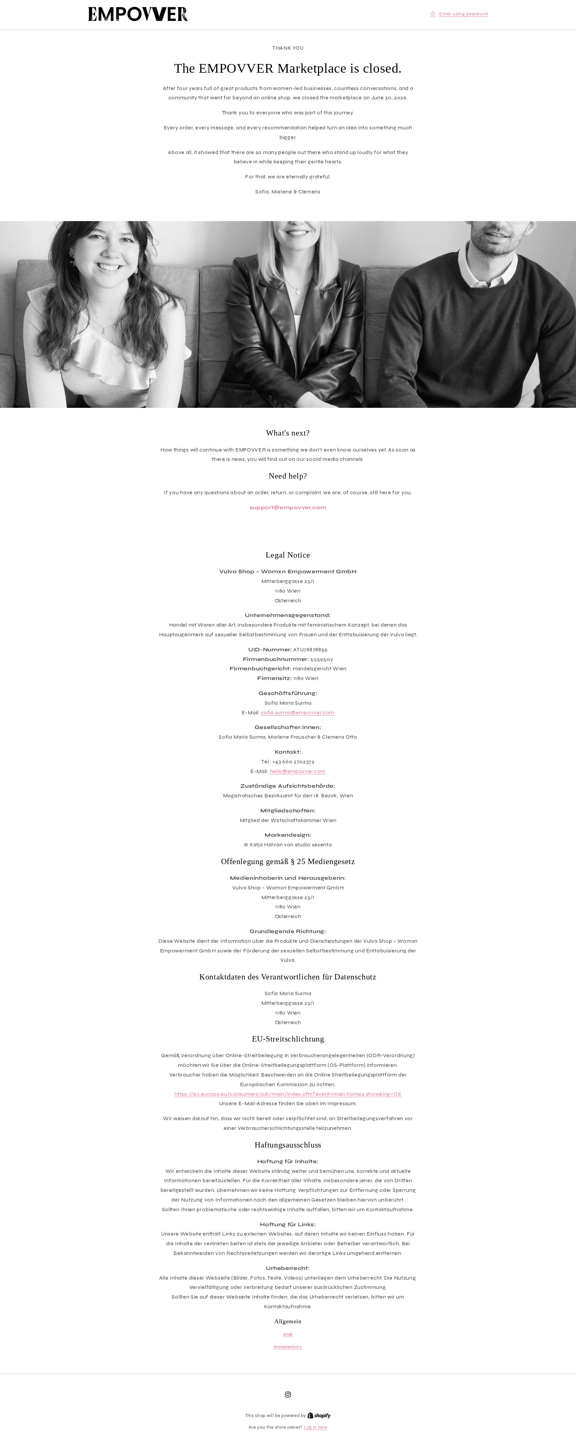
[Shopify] (319, 1415)
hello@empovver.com (298, 771)
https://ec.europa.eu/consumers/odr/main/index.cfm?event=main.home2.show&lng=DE (288, 1094)
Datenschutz (288, 1347)
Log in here (315, 1427)
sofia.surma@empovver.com (297, 712)
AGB (288, 1334)
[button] (459, 14)
